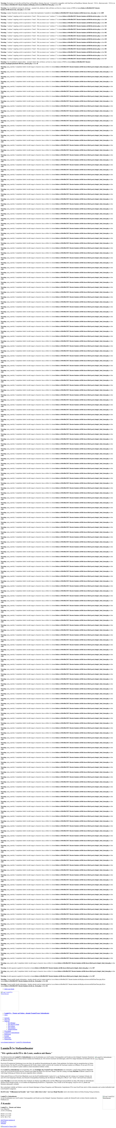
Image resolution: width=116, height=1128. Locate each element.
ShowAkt (7, 1019)
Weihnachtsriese (12, 1029)
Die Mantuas (11, 1023)
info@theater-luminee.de (8, 1120)
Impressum (7, 1037)
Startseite (7, 1018)
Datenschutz (7, 1039)
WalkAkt (7, 1021)
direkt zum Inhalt (9, 989)
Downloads (7, 1031)
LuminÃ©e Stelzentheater (11, 1032)
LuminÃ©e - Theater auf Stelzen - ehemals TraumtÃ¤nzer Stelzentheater (26, 1013)
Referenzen (7, 1034)
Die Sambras (11, 1028)
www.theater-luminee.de (8, 1042)
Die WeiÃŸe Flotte (13, 1024)
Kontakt (6, 1036)
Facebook (3, 1121)
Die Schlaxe (11, 1026)
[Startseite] (10, 1010)
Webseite (3, 1123)
